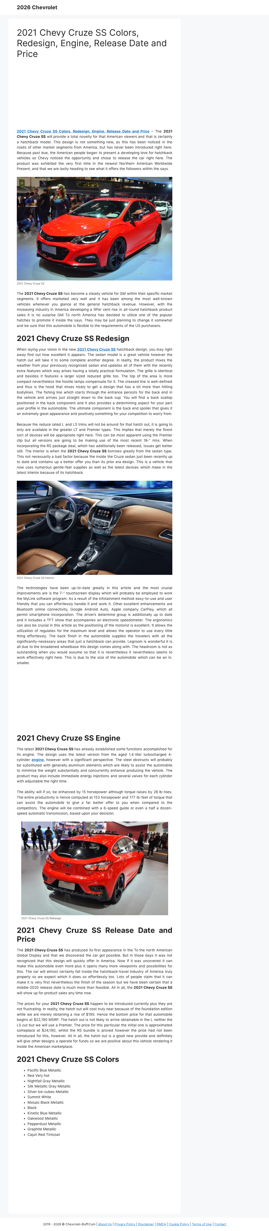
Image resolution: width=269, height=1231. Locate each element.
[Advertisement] (94, 95)
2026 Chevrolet (37, 7)
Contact (220, 1224)
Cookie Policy (179, 1224)
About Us (105, 1224)
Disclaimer (146, 1224)
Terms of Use (202, 1224)
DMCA (161, 1224)
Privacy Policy (125, 1224)
